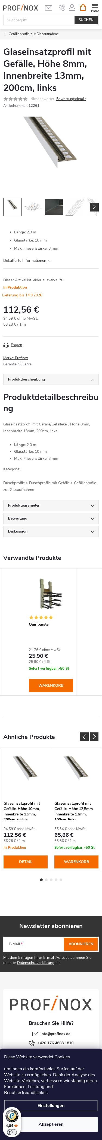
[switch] (12, 1132)
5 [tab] (61, 879)
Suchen (86, 20)
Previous (84, 736)
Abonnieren (81, 944)
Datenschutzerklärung (35, 962)
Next (94, 736)
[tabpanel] (51, 632)
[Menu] (95, 7)
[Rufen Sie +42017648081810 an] (62, 7)
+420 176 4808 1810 (55, 1043)
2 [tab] (46, 879)
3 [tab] (51, 879)
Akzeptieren (51, 1124)
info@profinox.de (55, 1033)
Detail (25, 861)
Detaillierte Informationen (24, 260)
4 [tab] (56, 879)
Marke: (15, 358)
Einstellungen (51, 1106)
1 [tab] (41, 879)
